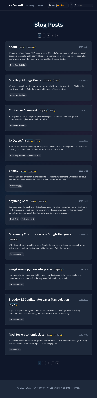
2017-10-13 (83, 269)
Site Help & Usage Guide (25, 80)
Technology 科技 (28, 219)
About (13, 47)
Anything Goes (19, 201)
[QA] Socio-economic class (26, 334)
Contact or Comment (23, 110)
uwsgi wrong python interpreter (30, 269)
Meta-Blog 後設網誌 (17, 65)
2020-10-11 (83, 201)
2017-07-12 (83, 299)
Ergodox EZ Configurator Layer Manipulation (39, 299)
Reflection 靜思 (34, 155)
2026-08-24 (83, 47)
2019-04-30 (83, 234)
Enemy (13, 170)
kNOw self (16, 140)
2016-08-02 (83, 334)
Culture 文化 (14, 349)
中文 (54, 5)
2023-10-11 (83, 170)
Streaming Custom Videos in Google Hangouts (40, 234)
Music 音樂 (14, 219)
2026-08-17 (83, 140)
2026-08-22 (83, 80)
